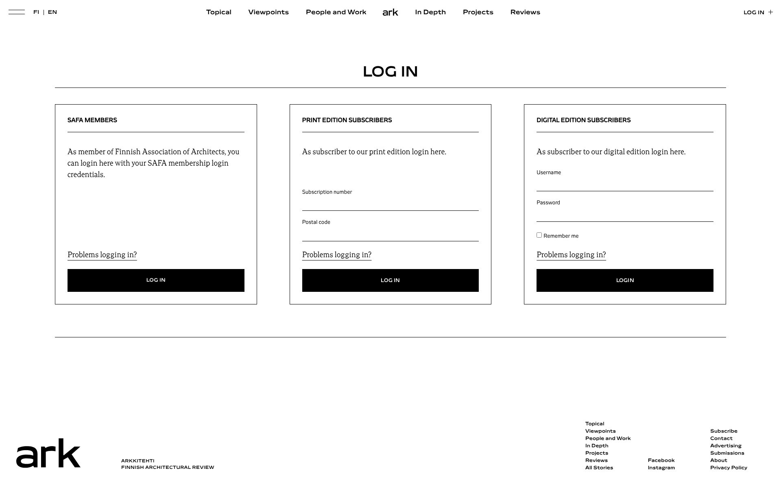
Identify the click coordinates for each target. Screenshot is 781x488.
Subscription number (327, 192)
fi (36, 12)
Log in (754, 12)
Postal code (316, 222)
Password (548, 203)
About (718, 460)
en (52, 12)
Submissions (727, 453)
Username (549, 172)
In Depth (430, 12)
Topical (218, 12)
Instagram (661, 468)
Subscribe (723, 431)
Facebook (661, 460)
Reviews (525, 12)
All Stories (599, 468)
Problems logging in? (102, 255)
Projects (478, 12)
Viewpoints (269, 12)
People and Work (336, 12)
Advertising (726, 446)
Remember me (560, 236)
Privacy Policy (728, 468)
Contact (721, 438)
